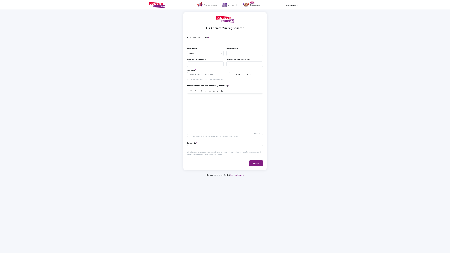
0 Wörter (257, 133)
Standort (191, 70)
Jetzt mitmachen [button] (292, 5)
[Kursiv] (206, 90)
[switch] (234, 74)
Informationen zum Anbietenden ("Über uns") (208, 85)
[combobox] (208, 74)
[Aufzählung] (210, 90)
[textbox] (207, 74)
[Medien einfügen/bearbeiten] (222, 90)
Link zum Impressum (196, 59)
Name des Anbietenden (198, 38)
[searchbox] (189, 147)
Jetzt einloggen (237, 175)
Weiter (256, 163)
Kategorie (192, 143)
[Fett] (202, 90)
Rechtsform (192, 48)
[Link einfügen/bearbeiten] (218, 90)
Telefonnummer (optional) (238, 59)
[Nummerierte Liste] (214, 90)
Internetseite (232, 48)
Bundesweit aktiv (243, 74)
